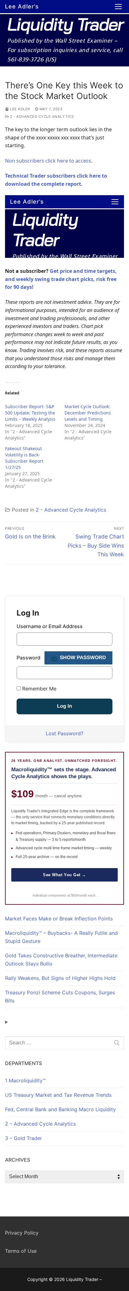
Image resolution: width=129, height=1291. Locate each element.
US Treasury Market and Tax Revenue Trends (58, 1095)
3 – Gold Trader (23, 1138)
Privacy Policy (22, 1233)
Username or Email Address (50, 626)
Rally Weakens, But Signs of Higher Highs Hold (60, 978)
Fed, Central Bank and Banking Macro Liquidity (60, 1109)
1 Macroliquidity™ (25, 1080)
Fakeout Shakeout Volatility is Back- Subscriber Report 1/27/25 (24, 457)
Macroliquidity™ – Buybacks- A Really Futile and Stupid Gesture (61, 937)
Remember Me (38, 688)
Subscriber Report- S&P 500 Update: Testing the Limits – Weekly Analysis (30, 412)
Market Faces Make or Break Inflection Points (59, 918)
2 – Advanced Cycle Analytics (40, 1124)
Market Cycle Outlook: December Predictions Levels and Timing (87, 412)
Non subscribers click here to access (48, 160)
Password (28, 657)
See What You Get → (64, 874)
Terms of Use (21, 1251)
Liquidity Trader (65, 24)
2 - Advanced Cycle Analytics (41, 116)
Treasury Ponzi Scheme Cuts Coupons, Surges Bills (60, 996)
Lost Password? (64, 733)
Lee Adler (19, 109)
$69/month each (83, 895)
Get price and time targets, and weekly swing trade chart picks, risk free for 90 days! (61, 279)
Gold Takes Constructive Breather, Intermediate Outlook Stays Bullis (61, 959)
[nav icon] (118, 6)
